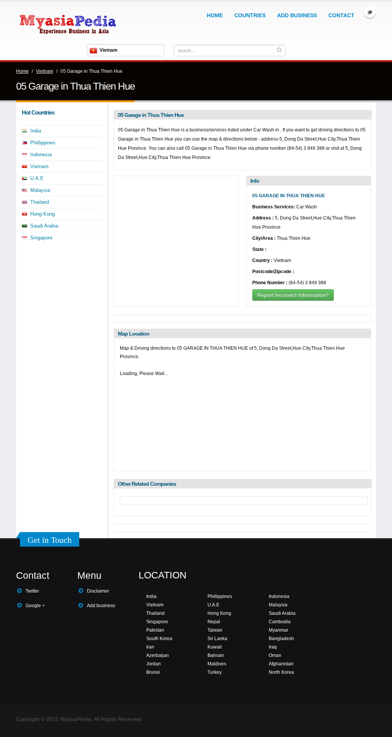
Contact (341, 15)
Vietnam (44, 71)
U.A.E (37, 178)
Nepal (213, 621)
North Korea (281, 672)
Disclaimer (98, 591)
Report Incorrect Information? (293, 295)
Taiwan (214, 630)
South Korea (159, 638)
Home (215, 15)
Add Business (297, 15)
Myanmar (278, 630)
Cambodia (280, 621)
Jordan (153, 664)
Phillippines (43, 143)
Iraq (273, 647)
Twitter (370, 12)
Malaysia (40, 190)
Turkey (214, 672)
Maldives (216, 664)
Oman (275, 655)
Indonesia (41, 154)
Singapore (41, 238)
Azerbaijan (157, 655)
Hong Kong (42, 214)
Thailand (39, 202)
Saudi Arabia (44, 226)
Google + (35, 605)
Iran (150, 647)
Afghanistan (281, 664)
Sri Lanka (217, 638)
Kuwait (214, 647)
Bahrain (215, 655)
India (35, 131)
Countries (250, 15)
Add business (101, 605)
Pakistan (155, 630)
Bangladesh (281, 638)
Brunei (153, 672)
